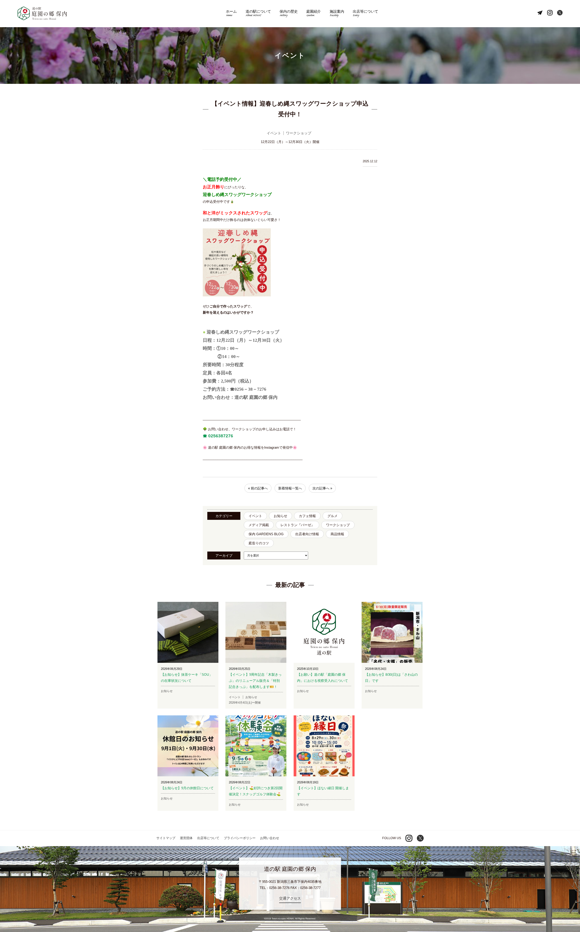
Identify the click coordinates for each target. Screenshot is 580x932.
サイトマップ (165, 838)
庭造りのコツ (259, 543)
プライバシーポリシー (240, 838)
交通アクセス (290, 898)
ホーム (231, 14)
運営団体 (186, 838)
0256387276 (220, 435)
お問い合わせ (269, 838)
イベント (255, 516)
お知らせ (280, 516)
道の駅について (258, 14)
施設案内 (337, 14)
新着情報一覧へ (290, 488)
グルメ (332, 516)
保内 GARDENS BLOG (266, 534)
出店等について (365, 14)
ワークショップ (338, 525)
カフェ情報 (307, 516)
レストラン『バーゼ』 (297, 525)
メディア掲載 (259, 525)
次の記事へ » (322, 488)
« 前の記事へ (258, 488)
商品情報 (337, 534)
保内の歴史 (289, 14)
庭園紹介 (313, 14)
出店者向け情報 (307, 534)
